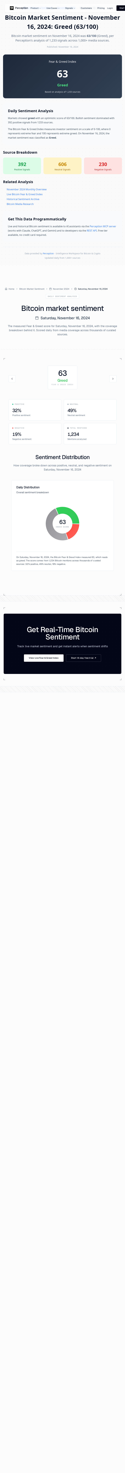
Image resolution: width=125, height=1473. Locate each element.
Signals (69, 8)
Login (110, 8)
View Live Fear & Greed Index (44, 658)
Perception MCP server (103, 226)
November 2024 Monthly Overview (27, 189)
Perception (48, 253)
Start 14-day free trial (83, 658)
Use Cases (51, 8)
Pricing (101, 8)
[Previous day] (12, 378)
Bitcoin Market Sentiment (31, 289)
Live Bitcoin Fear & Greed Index (25, 194)
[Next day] (112, 378)
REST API (92, 230)
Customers (86, 8)
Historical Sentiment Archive (23, 199)
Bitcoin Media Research (20, 204)
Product (34, 8)
